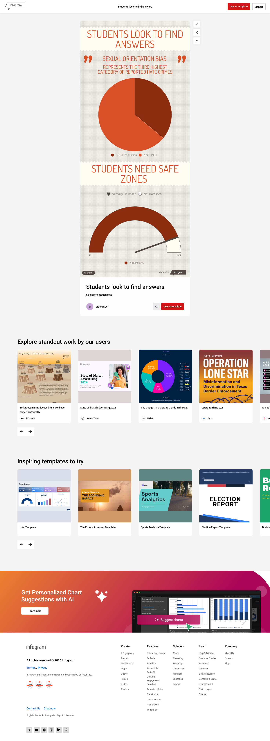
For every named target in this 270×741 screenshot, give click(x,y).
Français (70, 715)
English (30, 715)
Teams (176, 684)
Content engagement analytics (153, 680)
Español (60, 715)
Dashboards (127, 663)
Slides (124, 684)
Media (176, 653)
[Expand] (196, 24)
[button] (125, 155)
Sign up (259, 6)
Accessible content (152, 670)
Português (50, 715)
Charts (124, 673)
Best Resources (207, 673)
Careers (229, 658)
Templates (152, 709)
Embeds (151, 658)
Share (89, 272)
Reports (125, 658)
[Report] (196, 40)
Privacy (42, 667)
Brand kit (151, 663)
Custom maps (154, 699)
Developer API (206, 684)
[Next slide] (30, 431)
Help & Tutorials (206, 653)
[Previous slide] (21, 431)
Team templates (155, 689)
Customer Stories (207, 658)
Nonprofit (177, 673)
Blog (227, 663)
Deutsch (39, 715)
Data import (153, 694)
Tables (124, 679)
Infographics (127, 653)
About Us (229, 653)
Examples (204, 663)
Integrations (153, 704)
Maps (124, 668)
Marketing (178, 658)
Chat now (50, 708)
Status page (205, 689)
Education (178, 679)
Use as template (239, 6)
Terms (30, 667)
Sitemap (203, 694)
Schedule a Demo (208, 679)
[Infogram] (14, 7)
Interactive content (156, 653)
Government (179, 668)
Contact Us (33, 708)
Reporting (177, 663)
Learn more (34, 610)
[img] (153, 108)
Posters (125, 689)
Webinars (203, 668)
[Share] (196, 32)
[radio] (122, 194)
